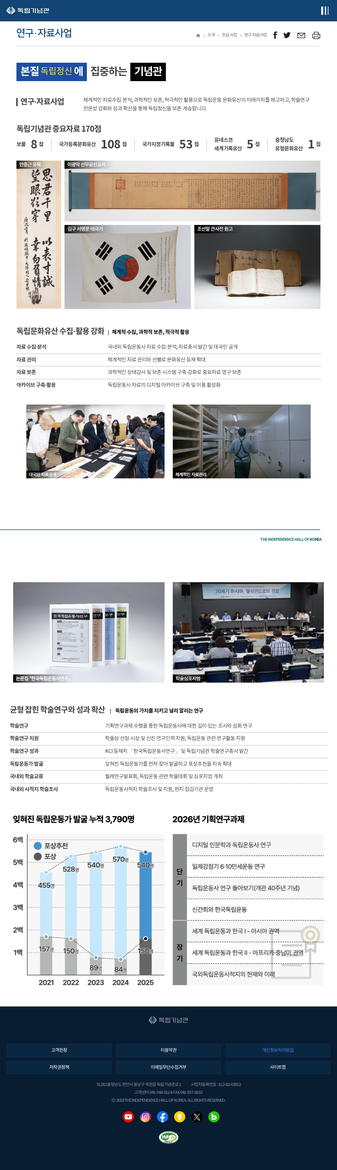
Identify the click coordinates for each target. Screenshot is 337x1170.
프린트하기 (316, 35)
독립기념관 (28, 10)
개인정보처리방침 (278, 1050)
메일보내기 (302, 35)
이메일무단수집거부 (168, 1067)
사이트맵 (278, 1067)
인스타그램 (145, 1116)
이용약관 (168, 1050)
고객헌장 (59, 1050)
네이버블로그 (214, 1116)
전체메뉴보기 (324, 10)
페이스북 (162, 1116)
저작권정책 (59, 1067)
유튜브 (128, 1116)
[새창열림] (275, 35)
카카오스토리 (179, 1116)
